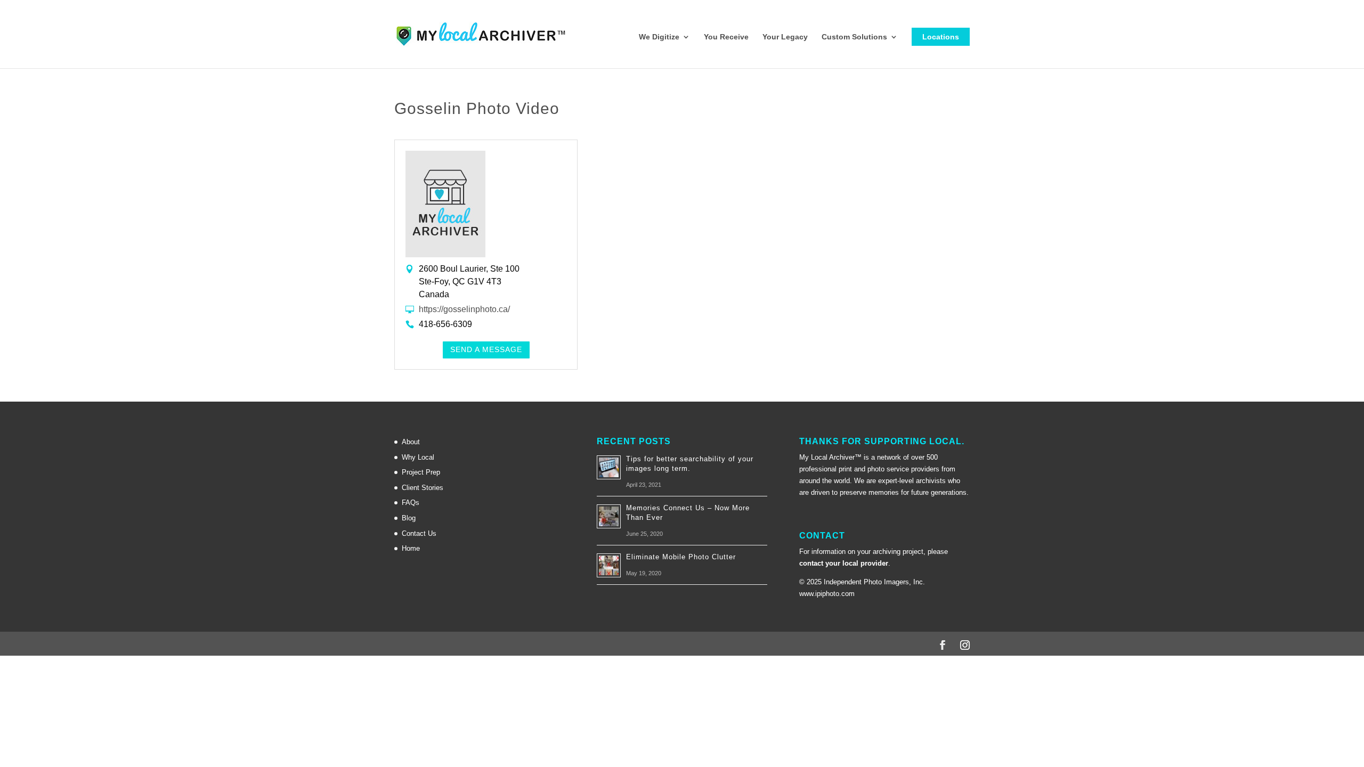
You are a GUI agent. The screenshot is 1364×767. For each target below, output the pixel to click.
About (411, 442)
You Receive (726, 37)
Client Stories (422, 488)
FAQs (410, 503)
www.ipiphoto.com (827, 594)
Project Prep (421, 472)
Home (411, 548)
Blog (409, 518)
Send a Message (486, 349)
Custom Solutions (854, 37)
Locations (940, 36)
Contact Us (419, 533)
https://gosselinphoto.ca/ (464, 309)
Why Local (418, 457)
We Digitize (659, 37)
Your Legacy (785, 37)
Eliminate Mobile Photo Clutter (681, 557)
